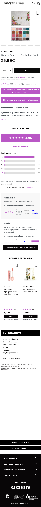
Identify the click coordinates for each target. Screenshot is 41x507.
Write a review (20, 146)
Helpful (35, 213)
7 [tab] (37, 45)
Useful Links (10, 475)
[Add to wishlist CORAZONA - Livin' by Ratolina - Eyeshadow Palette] (38, 13)
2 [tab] (3, 45)
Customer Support (13, 464)
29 (25, 77)
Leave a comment (31, 84)
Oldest (22, 187)
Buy (11, 316)
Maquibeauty (10, 458)
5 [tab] (23, 45)
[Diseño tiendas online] (32, 497)
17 (19, 77)
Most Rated (12, 187)
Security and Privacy (14, 470)
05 (22, 77)
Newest (30, 187)
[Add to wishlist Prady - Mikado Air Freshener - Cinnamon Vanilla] (30, 265)
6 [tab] (30, 45)
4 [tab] (17, 45)
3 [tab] (10, 45)
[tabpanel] (20, 26)
